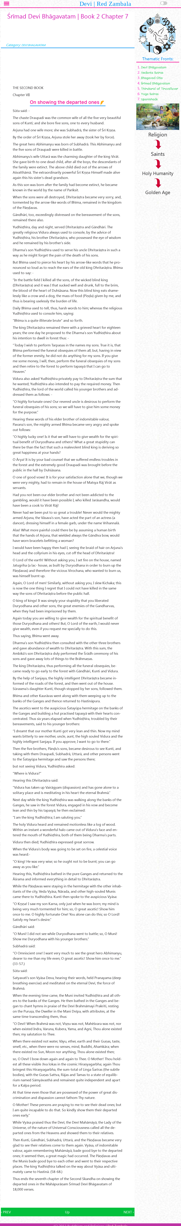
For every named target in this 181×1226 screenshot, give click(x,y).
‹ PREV (6, 1212)
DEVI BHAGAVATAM (33, 45)
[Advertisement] (68, 1200)
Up (67, 1212)
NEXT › (129, 1212)
